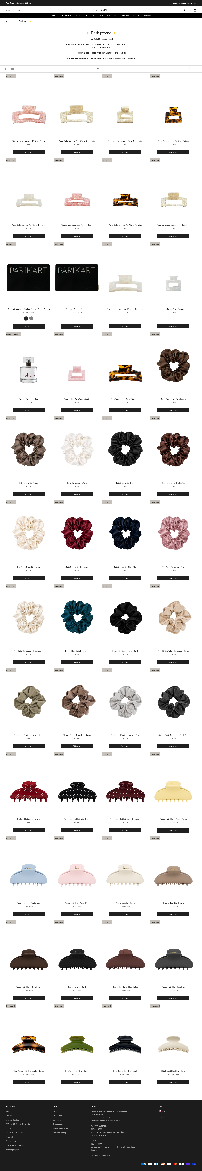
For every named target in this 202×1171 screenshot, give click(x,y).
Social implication (60, 1128)
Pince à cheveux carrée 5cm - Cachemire (125, 141)
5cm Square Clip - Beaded (173, 309)
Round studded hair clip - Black (77, 819)
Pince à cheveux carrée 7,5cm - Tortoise (125, 225)
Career (189, 3)
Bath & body (112, 16)
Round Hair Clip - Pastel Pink (77, 903)
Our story (56, 1111)
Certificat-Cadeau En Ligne (77, 309)
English (18, 10)
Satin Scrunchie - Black (125, 483)
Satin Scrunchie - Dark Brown (173, 399)
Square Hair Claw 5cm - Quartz (77, 399)
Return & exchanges (14, 1133)
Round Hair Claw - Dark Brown (28, 987)
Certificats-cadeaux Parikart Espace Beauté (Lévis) (28, 309)
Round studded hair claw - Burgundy (125, 819)
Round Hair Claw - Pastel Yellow (173, 819)
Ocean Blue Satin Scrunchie (77, 651)
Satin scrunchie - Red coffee (173, 483)
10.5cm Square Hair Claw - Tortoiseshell (125, 399)
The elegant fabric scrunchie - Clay (125, 735)
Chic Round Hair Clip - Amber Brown (28, 1071)
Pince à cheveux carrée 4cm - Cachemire (173, 225)
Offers (53, 16)
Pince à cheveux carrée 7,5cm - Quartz (77, 225)
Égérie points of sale (14, 1145)
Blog (194, 3)
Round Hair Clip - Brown (173, 903)
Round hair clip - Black (76, 987)
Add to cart (28, 152)
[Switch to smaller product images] (8, 69)
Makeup (125, 16)
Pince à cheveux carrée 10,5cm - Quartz (28, 141)
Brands (78, 16)
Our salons (57, 1116)
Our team (57, 1120)
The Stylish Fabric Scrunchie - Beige (173, 651)
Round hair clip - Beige (125, 903)
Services (147, 16)
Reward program (179, 3)
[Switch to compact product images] (12, 69)
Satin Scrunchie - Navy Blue (125, 567)
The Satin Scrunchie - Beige (28, 567)
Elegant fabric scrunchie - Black (125, 651)
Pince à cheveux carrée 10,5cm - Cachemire (77, 141)
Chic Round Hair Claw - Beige (173, 1071)
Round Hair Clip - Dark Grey (173, 987)
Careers (9, 1116)
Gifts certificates (12, 1120)
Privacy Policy (11, 1137)
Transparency (58, 1124)
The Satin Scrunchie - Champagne (28, 651)
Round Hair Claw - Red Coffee (125, 987)
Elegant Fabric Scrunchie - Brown (77, 735)
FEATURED (66, 16)
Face (100, 16)
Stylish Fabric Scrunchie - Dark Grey (173, 735)
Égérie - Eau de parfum (28, 399)
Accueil (9, 21)
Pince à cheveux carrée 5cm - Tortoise (173, 141)
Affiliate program (12, 1150)
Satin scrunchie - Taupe (28, 483)
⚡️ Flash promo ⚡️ (24, 21)
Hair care (90, 16)
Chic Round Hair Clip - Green (77, 1071)
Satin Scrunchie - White (77, 483)
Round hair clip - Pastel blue (28, 903)
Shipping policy (12, 1141)
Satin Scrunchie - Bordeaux (76, 567)
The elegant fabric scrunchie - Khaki (28, 735)
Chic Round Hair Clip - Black (125, 1071)
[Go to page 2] (108, 1091)
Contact (9, 1128)
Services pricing (59, 1133)
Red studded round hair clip (28, 819)
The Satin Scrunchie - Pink (173, 567)
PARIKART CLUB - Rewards (18, 1124)
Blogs (8, 1111)
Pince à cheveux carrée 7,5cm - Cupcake (29, 225)
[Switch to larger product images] (5, 69)
